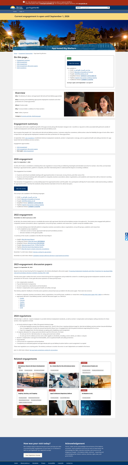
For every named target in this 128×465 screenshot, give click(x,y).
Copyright (60, 463)
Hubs (20, 11)
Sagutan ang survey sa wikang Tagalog (86, 78)
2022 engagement (22, 64)
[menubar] (63, 11)
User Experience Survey (32, 455)
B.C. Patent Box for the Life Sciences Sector (62, 366)
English (22, 298)
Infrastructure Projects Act (90, 366)
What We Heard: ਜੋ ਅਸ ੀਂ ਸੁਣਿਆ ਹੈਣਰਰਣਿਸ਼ (33, 245)
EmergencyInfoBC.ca (47, 3)
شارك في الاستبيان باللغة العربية (82, 70)
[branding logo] (16, 7)
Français (22, 300)
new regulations (29, 138)
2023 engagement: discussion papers (27, 66)
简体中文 (22, 304)
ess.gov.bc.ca (83, 3)
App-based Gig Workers (40, 53)
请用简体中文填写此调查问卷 (88, 76)
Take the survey (74, 63)
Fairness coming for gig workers (42, 252)
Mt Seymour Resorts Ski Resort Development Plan (31, 366)
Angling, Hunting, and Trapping (27, 393)
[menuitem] (15, 11)
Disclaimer (35, 463)
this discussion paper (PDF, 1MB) (92, 294)
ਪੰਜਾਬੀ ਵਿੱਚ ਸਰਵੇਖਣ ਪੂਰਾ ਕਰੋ (81, 74)
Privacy (43, 463)
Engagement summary (23, 60)
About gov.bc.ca (25, 463)
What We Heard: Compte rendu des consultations (35, 249)
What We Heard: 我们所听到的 (36, 243)
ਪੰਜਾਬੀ (21, 308)
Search (79, 7)
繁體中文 (22, 306)
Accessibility (51, 463)
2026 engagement (22, 62)
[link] (104, 2)
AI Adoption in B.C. (87, 393)
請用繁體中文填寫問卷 (87, 79)
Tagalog (22, 302)
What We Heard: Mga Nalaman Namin (32, 247)
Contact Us (69, 463)
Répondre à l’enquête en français (83, 72)
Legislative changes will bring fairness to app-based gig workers (51, 255)
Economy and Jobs (26, 116)
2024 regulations (21, 68)
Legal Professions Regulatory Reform (61, 393)
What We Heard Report (28, 239)
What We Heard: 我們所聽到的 (36, 241)
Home (15, 11)
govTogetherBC (32, 7)
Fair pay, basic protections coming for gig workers (44, 350)
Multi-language (36, 116)
